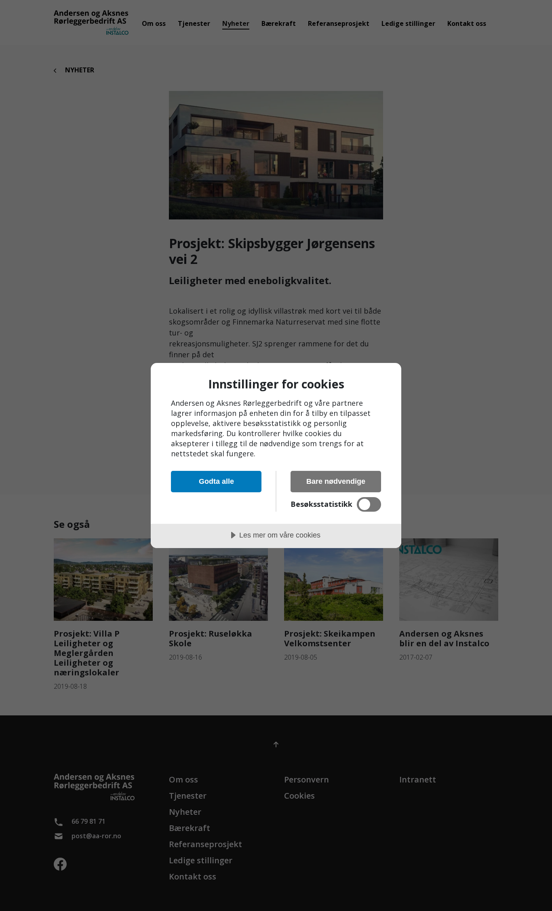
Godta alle (216, 481)
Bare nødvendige (335, 481)
